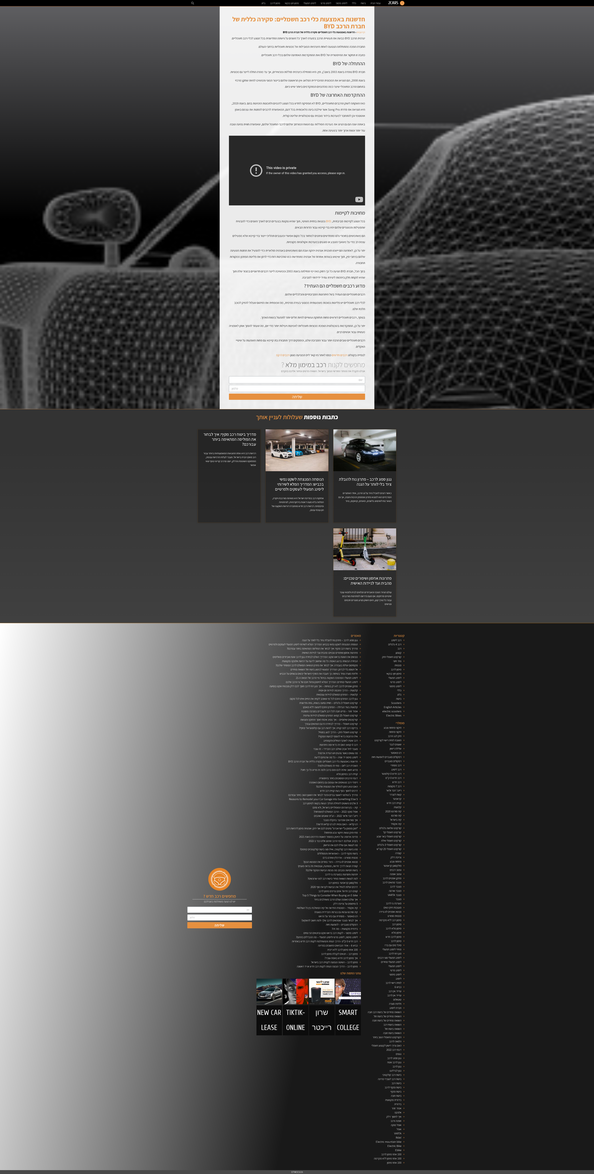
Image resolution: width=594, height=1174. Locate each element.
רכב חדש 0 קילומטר (391, 773)
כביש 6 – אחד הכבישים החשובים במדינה (338, 945)
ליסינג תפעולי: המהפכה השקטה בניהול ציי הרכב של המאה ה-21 (327, 678)
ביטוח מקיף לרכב (393, 1087)
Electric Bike (394, 1146)
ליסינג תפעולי (309, 3)
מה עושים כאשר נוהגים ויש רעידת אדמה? (338, 753)
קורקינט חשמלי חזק (391, 657)
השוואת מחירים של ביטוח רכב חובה (384, 1012)
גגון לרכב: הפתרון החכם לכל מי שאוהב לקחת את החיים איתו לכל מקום (324, 698)
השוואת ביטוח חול (393, 1029)
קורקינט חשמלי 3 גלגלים (389, 845)
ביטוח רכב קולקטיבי (391, 1075)
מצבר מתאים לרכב (392, 882)
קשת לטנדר (395, 794)
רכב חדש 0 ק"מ (393, 778)
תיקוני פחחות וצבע (392, 727)
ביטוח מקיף (395, 1091)
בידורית (397, 1104)
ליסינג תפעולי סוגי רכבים (389, 957)
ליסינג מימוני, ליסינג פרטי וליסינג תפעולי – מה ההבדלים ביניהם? (327, 937)
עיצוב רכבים (395, 870)
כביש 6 (398, 987)
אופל (399, 1129)
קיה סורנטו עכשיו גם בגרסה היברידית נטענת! (336, 912)
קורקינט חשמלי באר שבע (389, 836)
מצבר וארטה (395, 891)
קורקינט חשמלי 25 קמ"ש (389, 849)
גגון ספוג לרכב (394, 1058)
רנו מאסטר (396, 753)
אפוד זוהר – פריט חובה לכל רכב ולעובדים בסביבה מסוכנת (329, 711)
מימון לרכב (275, 3)
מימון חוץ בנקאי (292, 3)
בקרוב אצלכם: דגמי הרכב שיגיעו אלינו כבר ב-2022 (333, 841)
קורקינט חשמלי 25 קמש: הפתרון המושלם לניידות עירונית (330, 715)
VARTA (397, 1133)
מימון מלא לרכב (393, 928)
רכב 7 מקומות (394, 786)
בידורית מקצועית (393, 1100)
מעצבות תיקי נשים (392, 907)
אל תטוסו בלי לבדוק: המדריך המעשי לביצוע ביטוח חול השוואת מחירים (324, 669)
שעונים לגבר (395, 744)
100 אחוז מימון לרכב (391, 1154)
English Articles (392, 707)
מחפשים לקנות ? (323, 364)
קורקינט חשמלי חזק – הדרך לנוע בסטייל (338, 732)
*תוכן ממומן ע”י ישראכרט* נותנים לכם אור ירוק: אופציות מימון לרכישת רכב (322, 828)
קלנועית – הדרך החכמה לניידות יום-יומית (338, 690)
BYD (328, 221)
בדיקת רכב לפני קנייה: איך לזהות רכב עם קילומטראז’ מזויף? (328, 728)
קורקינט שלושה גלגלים (390, 828)
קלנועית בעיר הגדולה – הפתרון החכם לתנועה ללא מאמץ (330, 707)
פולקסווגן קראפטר (392, 865)
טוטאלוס (397, 999)
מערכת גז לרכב (393, 903)
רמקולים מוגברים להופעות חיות (386, 757)
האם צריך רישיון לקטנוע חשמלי (386, 1045)
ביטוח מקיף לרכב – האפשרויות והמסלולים (337, 853)
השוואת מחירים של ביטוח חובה (386, 1020)
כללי (354, 3)
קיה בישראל (395, 819)
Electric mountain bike (388, 1141)
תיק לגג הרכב (394, 736)
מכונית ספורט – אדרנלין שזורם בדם (340, 857)
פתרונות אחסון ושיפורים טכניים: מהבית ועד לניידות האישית (367, 580)
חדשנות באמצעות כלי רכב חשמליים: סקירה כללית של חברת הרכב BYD (323, 761)
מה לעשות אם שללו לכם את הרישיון (341, 845)
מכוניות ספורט (394, 916)
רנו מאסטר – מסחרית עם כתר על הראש (338, 916)
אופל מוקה (396, 1125)
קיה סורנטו (396, 815)
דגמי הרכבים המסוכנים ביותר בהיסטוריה (338, 778)
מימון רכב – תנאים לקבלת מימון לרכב (339, 954)
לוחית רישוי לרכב (393, 983)
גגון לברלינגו (395, 1070)
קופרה (398, 853)
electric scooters (391, 711)
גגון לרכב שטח (394, 1062)
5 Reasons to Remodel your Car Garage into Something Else (323, 799)
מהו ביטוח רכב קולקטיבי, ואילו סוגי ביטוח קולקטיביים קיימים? (329, 849)
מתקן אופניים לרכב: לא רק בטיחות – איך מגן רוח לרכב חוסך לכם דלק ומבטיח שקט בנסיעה (313, 686)
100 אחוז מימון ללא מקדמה (387, 1158)
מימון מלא (396, 932)
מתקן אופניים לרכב (392, 878)
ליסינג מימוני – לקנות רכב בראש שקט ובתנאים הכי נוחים (330, 933)
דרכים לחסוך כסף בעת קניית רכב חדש (339, 790)
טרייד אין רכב (395, 991)
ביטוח (363, 3)
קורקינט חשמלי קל (392, 832)
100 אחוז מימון (394, 1162)
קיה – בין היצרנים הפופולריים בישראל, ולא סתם (335, 807)
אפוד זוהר (396, 1108)
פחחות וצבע (395, 861)
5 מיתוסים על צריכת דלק (345, 903)
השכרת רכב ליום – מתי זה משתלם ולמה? (338, 765)
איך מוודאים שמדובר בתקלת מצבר (340, 820)
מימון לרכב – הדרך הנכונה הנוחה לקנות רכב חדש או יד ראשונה (327, 966)
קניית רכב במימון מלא (347, 774)
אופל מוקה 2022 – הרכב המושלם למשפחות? (336, 811)
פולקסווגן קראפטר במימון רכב (343, 882)
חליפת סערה (395, 1003)
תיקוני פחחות (395, 732)
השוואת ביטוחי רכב (392, 1024)
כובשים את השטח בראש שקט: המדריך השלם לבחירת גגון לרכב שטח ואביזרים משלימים (315, 657)
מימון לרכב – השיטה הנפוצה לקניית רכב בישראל (334, 962)
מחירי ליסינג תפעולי (392, 949)
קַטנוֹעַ (398, 652)
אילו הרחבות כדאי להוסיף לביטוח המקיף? (338, 736)
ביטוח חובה (396, 1095)
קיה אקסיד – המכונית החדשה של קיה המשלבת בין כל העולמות (327, 908)
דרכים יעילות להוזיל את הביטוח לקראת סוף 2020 (334, 887)
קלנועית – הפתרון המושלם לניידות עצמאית (337, 694)
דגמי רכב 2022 (393, 1049)
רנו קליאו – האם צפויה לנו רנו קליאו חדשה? (337, 824)
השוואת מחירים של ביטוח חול (387, 1016)
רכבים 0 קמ (283, 355)
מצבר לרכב (395, 886)
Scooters (396, 703)
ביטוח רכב (396, 1083)
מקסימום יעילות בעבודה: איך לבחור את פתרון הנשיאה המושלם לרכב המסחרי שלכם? (316, 665)
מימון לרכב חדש (393, 937)
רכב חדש (396, 782)
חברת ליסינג (395, 1008)
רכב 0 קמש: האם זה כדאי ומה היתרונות (338, 744)
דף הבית (361, 32)
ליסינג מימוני (341, 3)
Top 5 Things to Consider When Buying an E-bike (330, 895)
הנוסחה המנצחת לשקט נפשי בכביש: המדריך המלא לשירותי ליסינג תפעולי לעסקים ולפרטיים (299, 484)
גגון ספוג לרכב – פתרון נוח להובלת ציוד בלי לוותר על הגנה (365, 481)
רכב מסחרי (396, 765)
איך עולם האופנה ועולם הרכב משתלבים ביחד (336, 899)
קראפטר (397, 799)
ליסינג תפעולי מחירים (391, 962)
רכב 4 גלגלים (394, 644)
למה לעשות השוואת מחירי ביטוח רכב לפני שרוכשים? (333, 878)
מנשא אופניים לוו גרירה (390, 911)
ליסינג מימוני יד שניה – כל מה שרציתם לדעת (336, 757)
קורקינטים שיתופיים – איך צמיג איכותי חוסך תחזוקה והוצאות (329, 719)
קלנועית (397, 807)
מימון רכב (396, 924)
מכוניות (398, 665)
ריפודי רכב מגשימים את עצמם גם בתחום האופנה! (333, 782)
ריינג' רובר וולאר (393, 790)
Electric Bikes (393, 715)
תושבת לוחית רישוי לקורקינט (387, 740)
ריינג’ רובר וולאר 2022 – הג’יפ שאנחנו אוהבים (336, 816)
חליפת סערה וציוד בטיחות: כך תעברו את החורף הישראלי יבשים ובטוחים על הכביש (319, 673)
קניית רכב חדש (394, 803)
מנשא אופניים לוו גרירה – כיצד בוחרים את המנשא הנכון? (330, 862)
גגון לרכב (397, 1066)
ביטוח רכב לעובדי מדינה (389, 1079)
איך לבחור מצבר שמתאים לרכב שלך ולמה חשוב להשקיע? (329, 920)
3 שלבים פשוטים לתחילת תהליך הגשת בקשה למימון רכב (330, 803)
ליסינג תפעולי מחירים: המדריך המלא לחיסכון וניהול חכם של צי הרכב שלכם (322, 682)
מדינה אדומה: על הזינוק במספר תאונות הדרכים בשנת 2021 (328, 836)
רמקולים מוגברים (393, 761)
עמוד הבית (375, 3)
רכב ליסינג (396, 640)
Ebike (398, 1150)
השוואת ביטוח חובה (392, 1033)
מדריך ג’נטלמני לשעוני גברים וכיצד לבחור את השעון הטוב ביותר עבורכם (323, 795)
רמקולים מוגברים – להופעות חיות (342, 924)
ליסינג (398, 978)
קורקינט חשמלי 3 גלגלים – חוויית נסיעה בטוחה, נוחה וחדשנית (328, 703)
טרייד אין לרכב (394, 995)
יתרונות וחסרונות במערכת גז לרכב (341, 874)
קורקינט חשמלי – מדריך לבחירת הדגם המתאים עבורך (331, 724)
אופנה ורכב (396, 1121)
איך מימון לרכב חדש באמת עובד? (341, 958)
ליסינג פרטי (326, 3)
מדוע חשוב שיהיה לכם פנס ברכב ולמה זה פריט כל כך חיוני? (329, 770)
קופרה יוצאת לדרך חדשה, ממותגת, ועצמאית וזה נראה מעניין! (328, 866)
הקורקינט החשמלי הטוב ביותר (387, 1037)
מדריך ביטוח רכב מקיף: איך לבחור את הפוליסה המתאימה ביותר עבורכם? (229, 439)
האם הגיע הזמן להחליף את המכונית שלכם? (337, 786)
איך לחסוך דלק (393, 1116)
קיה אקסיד (396, 824)
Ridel (398, 1137)
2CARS (393, 2)
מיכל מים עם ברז (393, 945)
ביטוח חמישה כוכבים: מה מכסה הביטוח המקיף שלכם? (332, 870)
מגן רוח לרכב (395, 953)
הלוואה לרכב (395, 1041)
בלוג (263, 3)
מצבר (398, 899)
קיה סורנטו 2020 (393, 811)
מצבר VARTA (394, 895)
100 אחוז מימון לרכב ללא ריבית (342, 949)
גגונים (398, 1054)
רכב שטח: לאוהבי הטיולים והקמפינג (340, 740)
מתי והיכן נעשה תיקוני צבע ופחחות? (341, 832)
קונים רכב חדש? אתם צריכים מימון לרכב (338, 891)
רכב (399, 648)
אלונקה (397, 1112)
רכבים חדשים (339, 355)
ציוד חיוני (397, 661)
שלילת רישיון (395, 748)
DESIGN (297, 1172)
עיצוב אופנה (395, 874)
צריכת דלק (396, 857)
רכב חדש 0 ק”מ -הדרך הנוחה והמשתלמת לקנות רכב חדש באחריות (325, 941)
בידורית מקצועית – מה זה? (345, 928)
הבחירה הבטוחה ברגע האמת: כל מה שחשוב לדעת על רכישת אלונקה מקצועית (320, 661)
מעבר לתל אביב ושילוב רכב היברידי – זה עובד (335, 749)
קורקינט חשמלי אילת (391, 840)
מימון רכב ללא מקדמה (390, 920)
